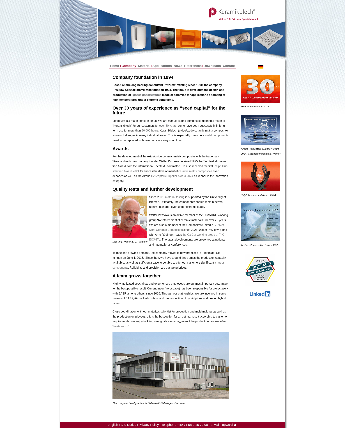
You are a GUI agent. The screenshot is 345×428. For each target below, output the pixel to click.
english (113, 425)
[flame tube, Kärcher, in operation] (163, 37)
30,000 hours (150, 130)
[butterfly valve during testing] (188, 38)
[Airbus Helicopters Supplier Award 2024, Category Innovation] (260, 130)
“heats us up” (120, 326)
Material (144, 66)
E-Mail (215, 425)
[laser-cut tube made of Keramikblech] (240, 39)
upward (227, 425)
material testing (175, 197)
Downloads (212, 66)
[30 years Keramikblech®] (260, 89)
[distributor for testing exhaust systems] (214, 39)
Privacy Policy (149, 425)
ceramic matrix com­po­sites (195, 171)
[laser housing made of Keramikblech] (138, 35)
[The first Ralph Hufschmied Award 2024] (260, 177)
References (193, 66)
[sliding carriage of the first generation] (268, 39)
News (178, 66)
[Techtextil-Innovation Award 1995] (260, 223)
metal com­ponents (216, 135)
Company (128, 66)
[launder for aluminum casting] (112, 33)
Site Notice (128, 425)
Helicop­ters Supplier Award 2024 (172, 176)
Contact (229, 66)
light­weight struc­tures (146, 94)
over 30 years (167, 125)
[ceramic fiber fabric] (78, 33)
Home (114, 66)
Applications (162, 66)
